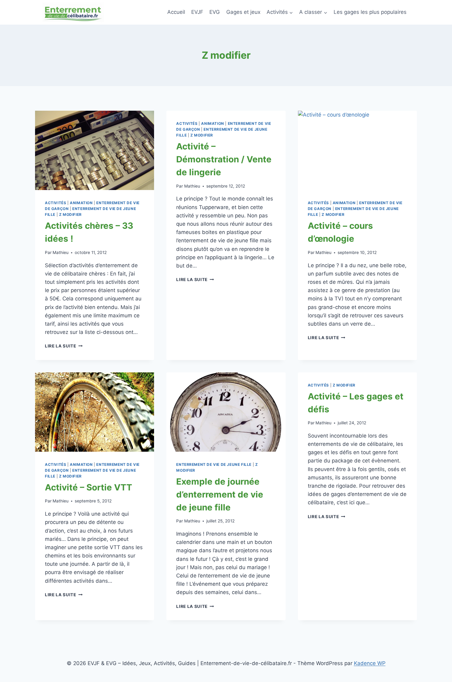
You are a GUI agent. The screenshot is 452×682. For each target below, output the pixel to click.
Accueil (176, 12)
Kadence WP (370, 663)
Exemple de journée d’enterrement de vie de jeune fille (219, 494)
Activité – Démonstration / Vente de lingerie (224, 159)
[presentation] (94, 150)
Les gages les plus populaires (370, 12)
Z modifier (70, 214)
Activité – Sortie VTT (88, 487)
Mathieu (61, 252)
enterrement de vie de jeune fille (214, 464)
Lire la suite (63, 345)
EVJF (197, 12)
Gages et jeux (243, 12)
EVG (214, 12)
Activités (55, 202)
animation (81, 202)
